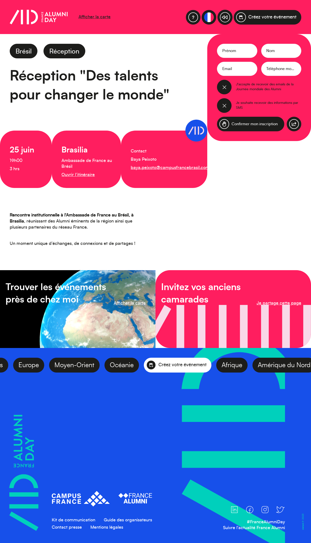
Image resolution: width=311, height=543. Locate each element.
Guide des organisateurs (128, 520)
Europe (40, 365)
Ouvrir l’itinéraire (78, 175)
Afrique (243, 365)
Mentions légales (106, 527)
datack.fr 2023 (303, 522)
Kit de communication (73, 520)
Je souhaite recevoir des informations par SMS (267, 105)
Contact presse (67, 527)
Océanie (133, 365)
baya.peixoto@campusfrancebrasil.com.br (173, 168)
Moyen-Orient (86, 365)
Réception (64, 51)
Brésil (24, 51)
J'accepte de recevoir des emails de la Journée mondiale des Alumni (265, 87)
